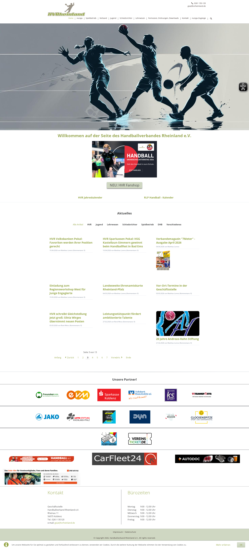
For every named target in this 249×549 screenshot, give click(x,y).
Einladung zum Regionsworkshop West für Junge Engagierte (68, 289)
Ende (128, 357)
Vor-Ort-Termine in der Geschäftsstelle (171, 287)
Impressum (118, 532)
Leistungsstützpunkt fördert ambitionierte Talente (122, 315)
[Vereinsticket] (140, 439)
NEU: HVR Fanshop (124, 185)
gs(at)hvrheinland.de (65, 522)
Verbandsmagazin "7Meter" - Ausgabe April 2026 (175, 240)
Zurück (70, 357)
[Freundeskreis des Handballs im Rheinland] (47, 395)
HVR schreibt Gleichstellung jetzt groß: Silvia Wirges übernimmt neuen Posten (68, 317)
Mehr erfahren (223, 544)
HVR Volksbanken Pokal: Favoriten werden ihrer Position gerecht (71, 242)
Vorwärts (115, 357)
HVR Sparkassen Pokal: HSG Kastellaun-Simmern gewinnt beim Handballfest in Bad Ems (123, 242)
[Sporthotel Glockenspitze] (201, 417)
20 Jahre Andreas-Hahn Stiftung (177, 339)
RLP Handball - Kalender (159, 197)
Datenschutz (130, 532)
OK (241, 545)
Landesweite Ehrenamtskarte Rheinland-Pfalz (123, 287)
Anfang (57, 357)
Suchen (211, 18)
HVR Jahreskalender (90, 197)
